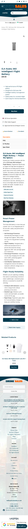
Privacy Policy (14, 470)
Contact (14, 438)
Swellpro (14, 446)
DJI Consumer (14, 448)
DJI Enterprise (14, 450)
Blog (14, 436)
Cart (14, 463)
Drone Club (14, 430)
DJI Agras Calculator (14, 434)
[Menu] (14, 19)
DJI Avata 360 (12, 27)
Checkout (14, 465)
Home (3, 27)
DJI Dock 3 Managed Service (14, 413)
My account (14, 460)
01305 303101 (14, 504)
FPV (7, 27)
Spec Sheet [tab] (6, 147)
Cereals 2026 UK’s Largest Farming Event (14, 419)
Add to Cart (14, 320)
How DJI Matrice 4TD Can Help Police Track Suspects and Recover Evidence (14, 400)
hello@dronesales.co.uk (14, 500)
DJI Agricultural (14, 452)
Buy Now (14, 111)
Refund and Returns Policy (14, 473)
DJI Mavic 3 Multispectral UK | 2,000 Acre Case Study (14, 407)
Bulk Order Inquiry (14, 327)
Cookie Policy (14, 476)
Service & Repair (14, 432)
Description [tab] (6, 137)
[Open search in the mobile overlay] (18, 13)
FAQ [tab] (4, 140)
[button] (24, 36)
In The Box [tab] (6, 144)
